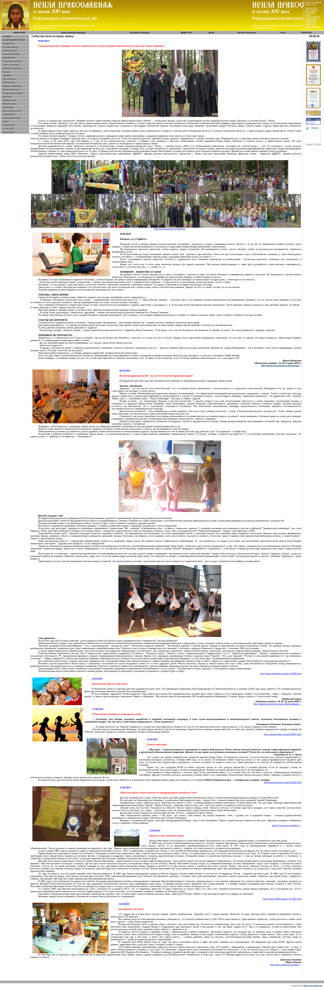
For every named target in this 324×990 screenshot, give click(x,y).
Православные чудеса (12, 93)
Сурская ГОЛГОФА (11, 54)
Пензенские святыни (12, 61)
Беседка (6, 72)
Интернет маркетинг (313, 986)
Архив (5, 121)
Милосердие (8, 107)
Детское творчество (247, 33)
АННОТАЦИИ (19, 33)
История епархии (10, 47)
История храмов (10, 50)
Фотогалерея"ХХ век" (12, 68)
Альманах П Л (9, 125)
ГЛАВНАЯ (7, 36)
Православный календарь (73, 33)
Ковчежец (7, 97)
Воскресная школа (11, 89)
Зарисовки (7, 75)
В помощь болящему (11, 118)
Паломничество (9, 100)
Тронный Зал (8, 43)
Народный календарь (140, 33)
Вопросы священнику (12, 86)
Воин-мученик (9, 82)
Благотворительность (12, 111)
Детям (211, 33)
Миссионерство (9, 104)
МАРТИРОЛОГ (9, 58)
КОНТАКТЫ (306, 33)
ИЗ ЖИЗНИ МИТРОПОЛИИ (13, 40)
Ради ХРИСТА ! (9, 114)
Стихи (283, 33)
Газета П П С (8, 128)
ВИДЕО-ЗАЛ (186, 33)
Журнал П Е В (9, 132)
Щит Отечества (9, 79)
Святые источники (11, 65)
